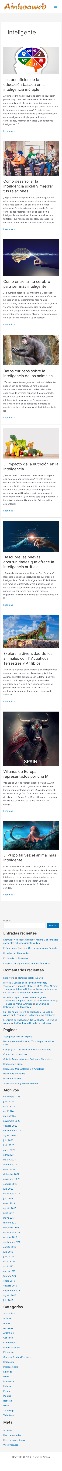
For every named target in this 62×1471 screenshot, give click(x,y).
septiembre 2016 (12, 1242)
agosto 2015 (9, 1295)
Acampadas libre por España (17, 1036)
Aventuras (8, 1333)
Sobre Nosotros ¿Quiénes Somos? (20, 1083)
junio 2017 (8, 1213)
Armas (6, 1323)
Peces (6, 1391)
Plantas (7, 1396)
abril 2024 (8, 1111)
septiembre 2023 (12, 1130)
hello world (8, 978)
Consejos (8, 1337)
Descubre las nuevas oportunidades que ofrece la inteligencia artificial (28, 562)
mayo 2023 (9, 1150)
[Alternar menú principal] (55, 6)
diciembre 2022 (11, 1174)
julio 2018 (8, 1198)
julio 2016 (8, 1252)
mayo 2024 (9, 1106)
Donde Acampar (11, 1347)
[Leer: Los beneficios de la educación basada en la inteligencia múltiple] (31, 60)
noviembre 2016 (11, 1232)
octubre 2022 (10, 1184)
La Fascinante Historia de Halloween (33, 1023)
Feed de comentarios (14, 1440)
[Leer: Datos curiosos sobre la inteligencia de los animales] (31, 350)
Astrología (8, 1328)
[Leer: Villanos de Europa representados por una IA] (31, 738)
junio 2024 (8, 1101)
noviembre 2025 (11, 1096)
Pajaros (7, 1386)
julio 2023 (8, 1140)
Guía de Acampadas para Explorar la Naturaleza (27, 1059)
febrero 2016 (10, 1276)
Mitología (8, 1371)
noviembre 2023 (11, 1121)
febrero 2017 (9, 1222)
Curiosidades (10, 1342)
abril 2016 (8, 1266)
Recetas (7, 1400)
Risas (6, 1405)
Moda (6, 1376)
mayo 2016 (9, 1261)
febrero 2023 (10, 1164)
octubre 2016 (10, 1237)
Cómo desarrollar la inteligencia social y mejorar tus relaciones (28, 186)
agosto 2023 (9, 1135)
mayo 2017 (9, 1218)
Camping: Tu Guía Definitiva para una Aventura (27, 1049)
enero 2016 (9, 1281)
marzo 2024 (9, 1116)
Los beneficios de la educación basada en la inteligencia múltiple (24, 84)
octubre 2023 (10, 1126)
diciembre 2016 (11, 1227)
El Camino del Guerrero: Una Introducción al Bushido (30, 948)
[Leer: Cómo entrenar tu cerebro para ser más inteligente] (31, 257)
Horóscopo (8, 1362)
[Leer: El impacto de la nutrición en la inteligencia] (31, 443)
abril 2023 (8, 1155)
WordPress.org (10, 1445)
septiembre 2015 (11, 1290)
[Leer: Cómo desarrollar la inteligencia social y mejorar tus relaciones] (31, 158)
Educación (8, 1352)
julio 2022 (8, 1189)
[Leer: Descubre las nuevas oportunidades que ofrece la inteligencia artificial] (31, 536)
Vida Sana (8, 1415)
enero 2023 (9, 1169)
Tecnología (8, 1410)
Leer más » (9, 131)
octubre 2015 (10, 1285)
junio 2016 (8, 1256)
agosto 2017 (9, 1208)
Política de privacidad (14, 1073)
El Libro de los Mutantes (15, 958)
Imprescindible (10, 1367)
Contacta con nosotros (15, 1054)
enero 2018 (9, 1203)
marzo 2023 (9, 1159)
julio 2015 (8, 1300)
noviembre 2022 (11, 1179)
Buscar (6, 920)
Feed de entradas (12, 1435)
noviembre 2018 (11, 1193)
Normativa (8, 1381)
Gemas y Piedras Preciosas (17, 1357)
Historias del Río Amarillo (15, 953)
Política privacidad (12, 1078)
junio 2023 (8, 1145)
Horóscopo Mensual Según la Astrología (23, 1069)
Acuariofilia (9, 1313)
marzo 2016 (9, 1271)
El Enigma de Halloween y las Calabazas (34, 1015)
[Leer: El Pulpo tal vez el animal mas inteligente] (31, 835)
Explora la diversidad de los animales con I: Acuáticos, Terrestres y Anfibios (27, 658)
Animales (8, 1318)
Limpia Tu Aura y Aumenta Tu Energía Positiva (27, 963)
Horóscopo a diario (13, 1064)
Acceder (7, 1430)
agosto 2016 (9, 1247)
